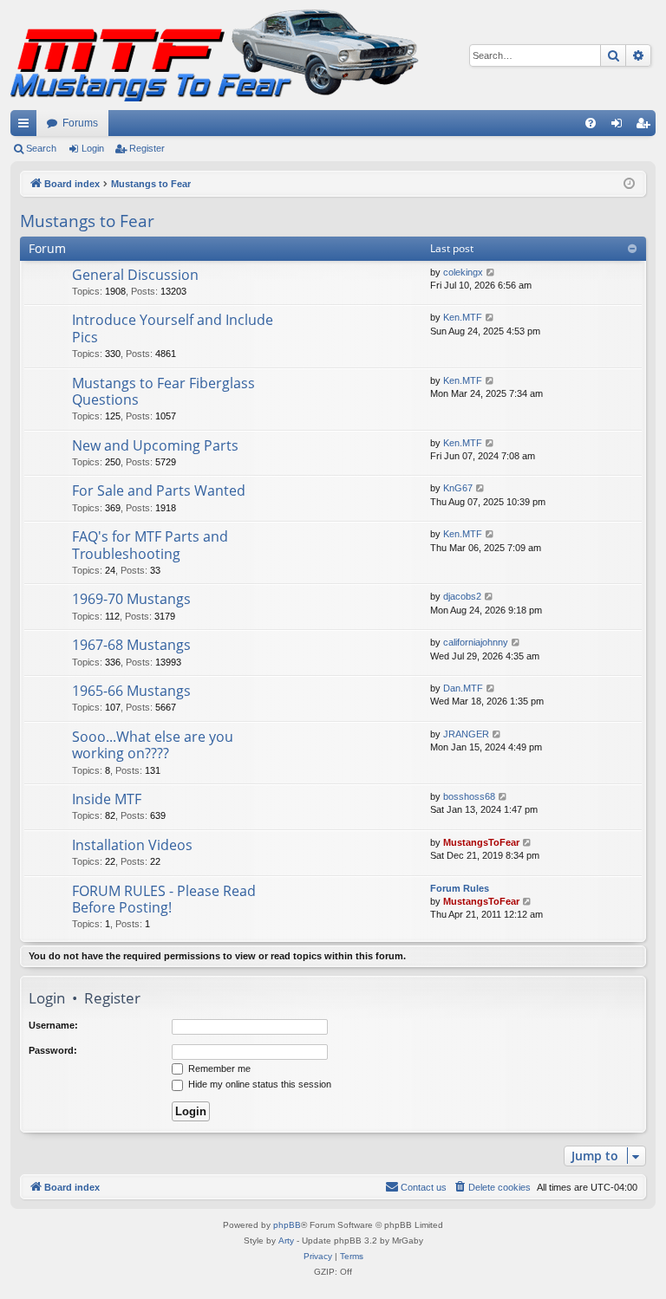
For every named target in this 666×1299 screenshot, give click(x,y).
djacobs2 (462, 596)
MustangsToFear (481, 842)
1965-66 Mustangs (131, 690)
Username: (53, 1025)
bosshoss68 (469, 796)
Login (93, 148)
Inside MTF (106, 799)
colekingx (463, 272)
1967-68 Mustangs (131, 644)
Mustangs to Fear (87, 221)
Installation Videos (132, 844)
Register (147, 148)
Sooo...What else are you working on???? (152, 745)
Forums (80, 123)
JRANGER (466, 734)
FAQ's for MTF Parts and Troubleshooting (150, 544)
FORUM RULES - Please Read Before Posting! (164, 899)
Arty (286, 1240)
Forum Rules (459, 888)
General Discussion (135, 274)
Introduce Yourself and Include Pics (172, 328)
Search (41, 148)
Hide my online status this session (258, 1084)
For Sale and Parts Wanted (158, 490)
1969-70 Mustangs (131, 598)
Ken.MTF (462, 317)
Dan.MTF (463, 688)
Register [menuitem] (646, 126)
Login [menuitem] (620, 126)
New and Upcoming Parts (155, 445)
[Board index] (214, 55)
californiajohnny (475, 642)
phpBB (287, 1225)
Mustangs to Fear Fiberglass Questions (163, 391)
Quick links (26, 126)
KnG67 (458, 488)
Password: (53, 1050)
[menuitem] (591, 123)
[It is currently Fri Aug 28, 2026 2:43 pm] (629, 184)
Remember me (218, 1068)
